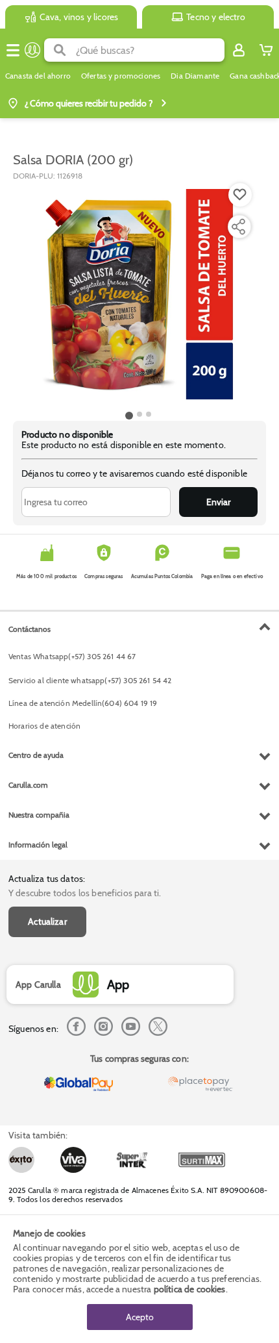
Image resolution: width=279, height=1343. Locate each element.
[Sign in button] (239, 50)
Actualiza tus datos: (46, 878)
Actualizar (47, 921)
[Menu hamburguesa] (13, 50)
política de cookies (190, 1289)
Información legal (37, 844)
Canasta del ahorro (38, 76)
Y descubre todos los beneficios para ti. (84, 893)
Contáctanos (29, 629)
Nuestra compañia (38, 815)
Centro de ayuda (36, 755)
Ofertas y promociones (120, 76)
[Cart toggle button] (266, 50)
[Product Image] (138, 294)
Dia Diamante (195, 76)
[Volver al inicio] (32, 50)
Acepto (140, 1317)
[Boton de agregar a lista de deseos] (240, 195)
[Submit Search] (60, 50)
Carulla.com (28, 785)
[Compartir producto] (238, 226)
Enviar (218, 502)
